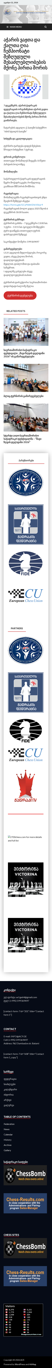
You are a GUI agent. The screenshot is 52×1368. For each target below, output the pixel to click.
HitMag (32, 1364)
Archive (7, 1145)
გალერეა (9, 1105)
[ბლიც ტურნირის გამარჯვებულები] (26, 392)
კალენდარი (10, 1089)
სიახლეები (9, 1084)
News (7, 1129)
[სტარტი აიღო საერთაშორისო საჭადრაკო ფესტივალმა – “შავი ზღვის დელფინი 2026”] (26, 432)
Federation (9, 1124)
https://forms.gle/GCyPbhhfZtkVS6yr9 (23, 204)
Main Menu (16, 27)
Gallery (7, 1150)
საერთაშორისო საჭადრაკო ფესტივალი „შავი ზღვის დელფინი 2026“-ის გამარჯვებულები (24, 353)
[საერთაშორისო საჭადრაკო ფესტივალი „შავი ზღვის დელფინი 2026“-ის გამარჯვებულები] (26, 346)
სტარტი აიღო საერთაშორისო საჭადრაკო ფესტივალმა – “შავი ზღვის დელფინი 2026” (22, 438)
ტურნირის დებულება (20, 295)
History (7, 1139)
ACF (22, 1360)
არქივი (7, 1099)
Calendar (8, 1134)
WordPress (20, 1364)
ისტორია (9, 1094)
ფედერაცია (10, 1078)
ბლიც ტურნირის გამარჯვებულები (23, 395)
